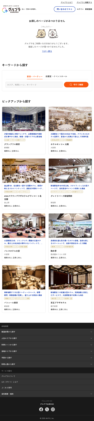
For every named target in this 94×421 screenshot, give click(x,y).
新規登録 (88, 9)
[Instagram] (53, 409)
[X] (47, 409)
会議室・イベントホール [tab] (56, 76)
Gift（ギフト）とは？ (9, 382)
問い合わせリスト (64, 9)
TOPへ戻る (47, 51)
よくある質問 (6, 387)
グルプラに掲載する (84, 2)
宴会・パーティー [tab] (35, 76)
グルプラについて (8, 376)
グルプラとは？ (67, 2)
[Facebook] (41, 409)
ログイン (80, 9)
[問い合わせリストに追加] (42, 128)
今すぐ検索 (78, 84)
